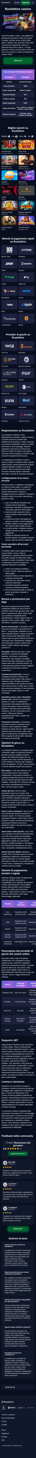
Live (13, 136)
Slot (29, 136)
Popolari (4, 136)
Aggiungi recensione (18, 1153)
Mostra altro (18, 1229)
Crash (21, 136)
